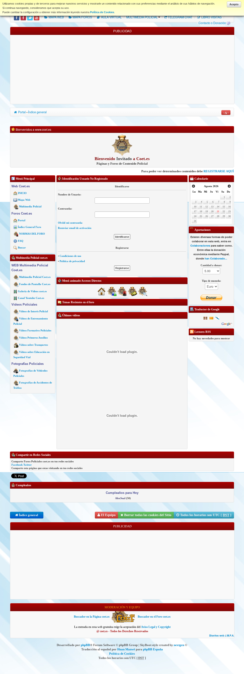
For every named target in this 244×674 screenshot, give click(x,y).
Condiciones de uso (70, 255)
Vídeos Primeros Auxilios (33, 337)
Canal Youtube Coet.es (31, 298)
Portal (21, 112)
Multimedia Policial (30, 206)
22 (224, 211)
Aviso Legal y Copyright (156, 627)
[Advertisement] (122, 68)
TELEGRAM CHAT (180, 17)
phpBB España (153, 649)
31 (195, 221)
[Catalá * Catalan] (211, 318)
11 (201, 206)
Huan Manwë (126, 649)
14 (218, 206)
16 (229, 206)
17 (195, 211)
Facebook (17, 464)
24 (195, 216)
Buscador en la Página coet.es (92, 616)
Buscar (22, 247)
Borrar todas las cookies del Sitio (147, 515)
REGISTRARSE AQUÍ (203, 171)
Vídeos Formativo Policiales (35, 330)
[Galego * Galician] (217, 318)
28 (218, 216)
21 (218, 211)
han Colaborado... (216, 258)
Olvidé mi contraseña (70, 222)
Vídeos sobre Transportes (33, 344)
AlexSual (120, 498)
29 (224, 216)
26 (206, 216)
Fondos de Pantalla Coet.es (34, 284)
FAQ (20, 240)
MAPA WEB (56, 17)
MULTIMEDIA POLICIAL (142, 17)
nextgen (179, 645)
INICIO (22, 193)
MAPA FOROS (82, 17)
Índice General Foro (29, 227)
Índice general (37, 112)
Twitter (27, 464)
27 (212, 216)
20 (212, 211)
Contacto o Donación (212, 23)
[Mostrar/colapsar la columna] (9, 312)
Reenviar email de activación (74, 227)
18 (201, 211)
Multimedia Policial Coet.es (35, 276)
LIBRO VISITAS (211, 17)
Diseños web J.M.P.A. (221, 635)
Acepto (234, 4)
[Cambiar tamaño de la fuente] (225, 112)
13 (212, 206)
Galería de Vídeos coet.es (32, 291)
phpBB (85, 645)
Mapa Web (24, 199)
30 (229, 216)
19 (206, 211)
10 (195, 206)
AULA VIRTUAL (111, 17)
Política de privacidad (72, 261)
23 (229, 211)
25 (201, 216)
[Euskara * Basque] (205, 318)
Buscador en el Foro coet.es (154, 616)
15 (224, 206)
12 (206, 206)
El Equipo (108, 515)
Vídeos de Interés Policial (33, 311)
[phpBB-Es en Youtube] (37, 17)
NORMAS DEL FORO (32, 233)
